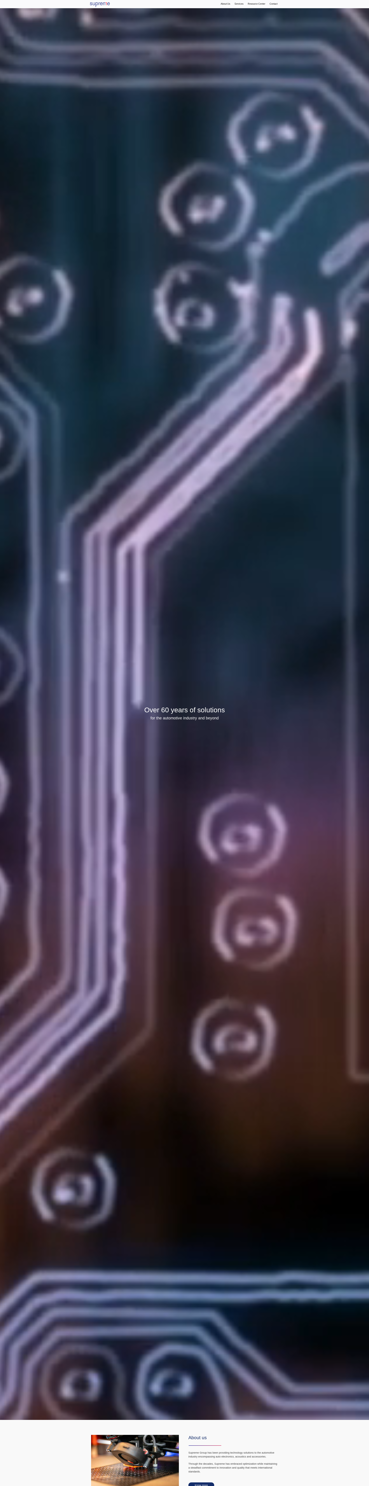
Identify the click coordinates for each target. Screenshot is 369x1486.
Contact (273, 4)
